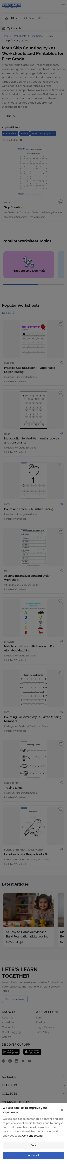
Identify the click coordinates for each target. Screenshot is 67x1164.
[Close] (60, 540)
